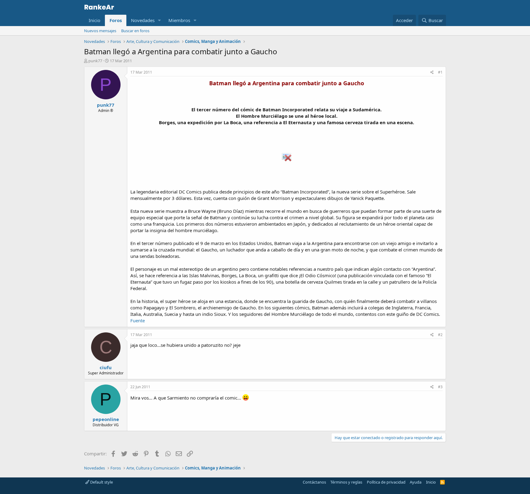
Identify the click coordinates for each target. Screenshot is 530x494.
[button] (159, 20)
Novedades (143, 20)
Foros (115, 20)
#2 (440, 334)
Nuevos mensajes (100, 30)
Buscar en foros (135, 30)
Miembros (179, 20)
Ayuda (415, 482)
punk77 (95, 60)
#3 (440, 386)
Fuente (137, 320)
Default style (101, 482)
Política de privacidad (386, 482)
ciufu (106, 367)
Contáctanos (314, 482)
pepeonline (106, 419)
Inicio (94, 20)
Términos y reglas (346, 482)
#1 (440, 72)
